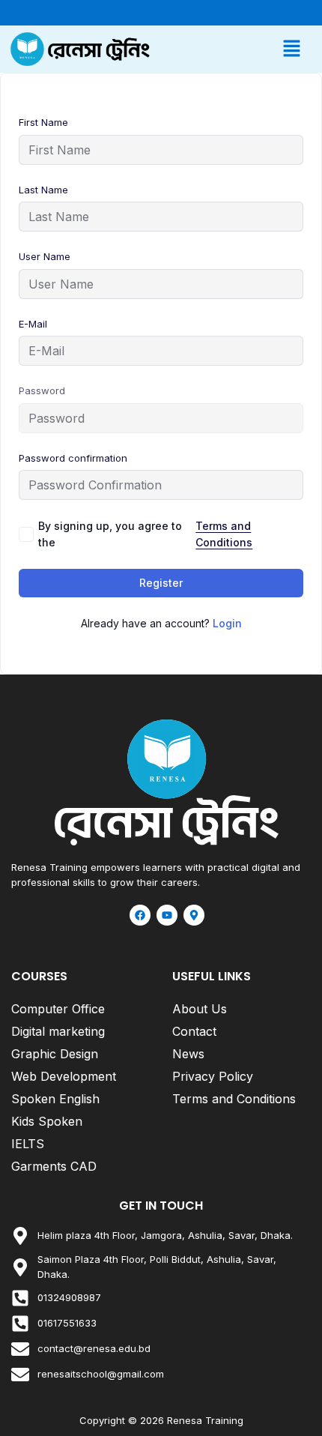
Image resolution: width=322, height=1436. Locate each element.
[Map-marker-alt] (193, 915)
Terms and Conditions (223, 534)
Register (161, 582)
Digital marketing (58, 1031)
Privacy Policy (212, 1076)
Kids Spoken (46, 1121)
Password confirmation (73, 458)
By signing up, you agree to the (145, 534)
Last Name (43, 190)
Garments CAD (54, 1166)
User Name (44, 256)
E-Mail (33, 324)
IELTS (27, 1143)
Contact (194, 1031)
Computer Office (58, 1008)
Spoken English (55, 1098)
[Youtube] (167, 915)
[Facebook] (140, 915)
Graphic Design (54, 1053)
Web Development (63, 1076)
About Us (199, 1008)
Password (42, 390)
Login (227, 623)
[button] (236, 49)
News (188, 1053)
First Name (43, 122)
